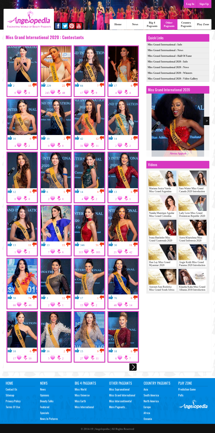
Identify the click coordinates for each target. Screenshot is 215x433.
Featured (44, 407)
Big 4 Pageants (152, 24)
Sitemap (10, 395)
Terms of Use (13, 407)
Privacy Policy (13, 401)
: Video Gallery (173, 78)
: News (165, 50)
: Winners (170, 73)
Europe (147, 407)
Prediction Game (187, 389)
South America (151, 395)
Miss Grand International (122, 395)
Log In (190, 3)
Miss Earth (80, 401)
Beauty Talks (47, 401)
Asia (146, 389)
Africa (147, 413)
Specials (44, 413)
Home (118, 24)
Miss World (81, 389)
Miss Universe (82, 395)
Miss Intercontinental (120, 401)
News (135, 24)
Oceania (148, 419)
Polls (181, 395)
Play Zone (203, 24)
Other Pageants (169, 24)
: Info (165, 44)
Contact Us (11, 389)
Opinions (44, 395)
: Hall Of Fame (170, 55)
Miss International (84, 407)
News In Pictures (49, 419)
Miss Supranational (119, 389)
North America (151, 401)
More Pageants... (118, 407)
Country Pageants (186, 24)
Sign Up (204, 3)
